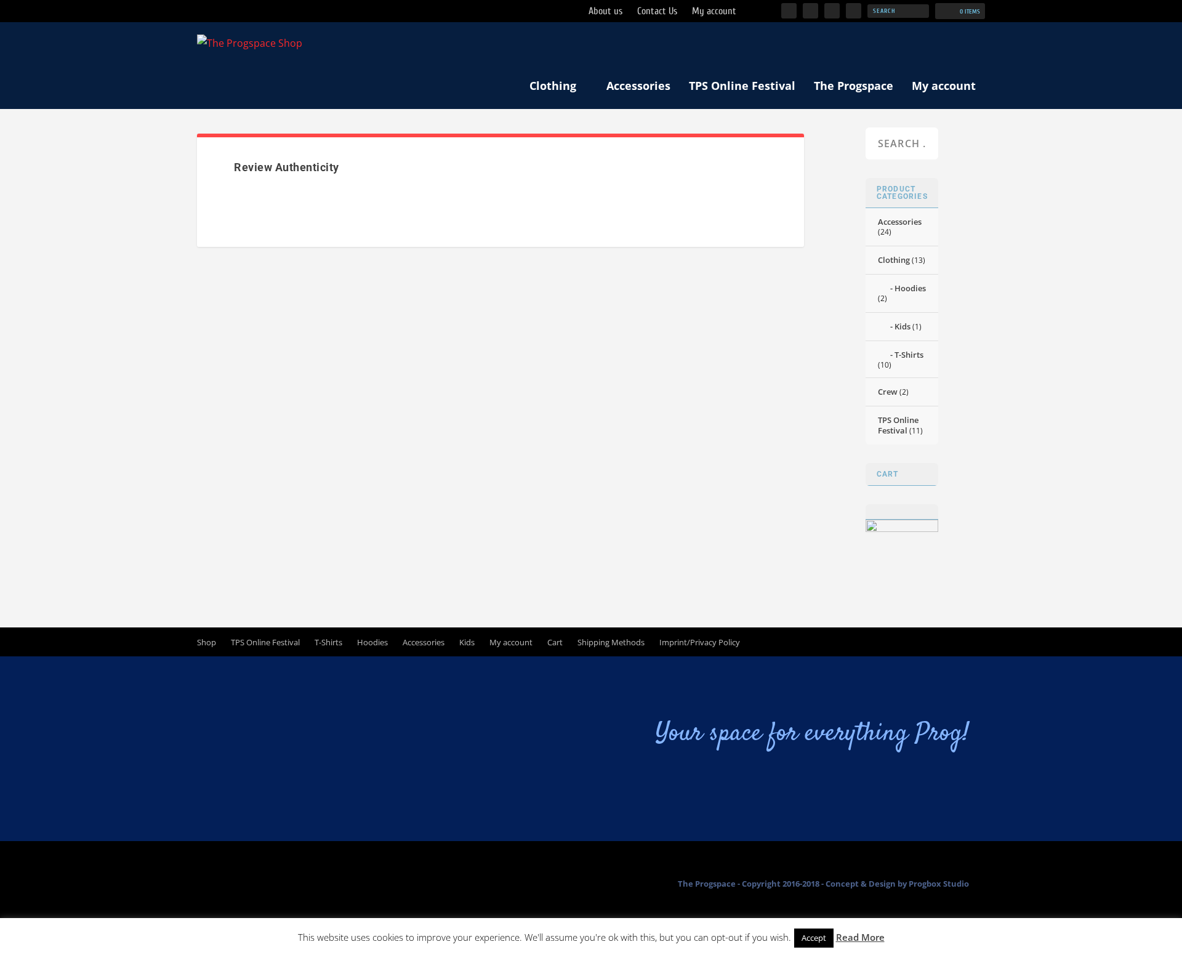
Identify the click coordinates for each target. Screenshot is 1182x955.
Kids (903, 326)
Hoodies (910, 288)
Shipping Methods (611, 642)
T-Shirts (909, 354)
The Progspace (853, 85)
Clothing (552, 85)
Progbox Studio (939, 883)
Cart (555, 642)
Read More (860, 937)
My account (944, 85)
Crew (888, 391)
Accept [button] (814, 937)
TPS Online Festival (742, 85)
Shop (206, 642)
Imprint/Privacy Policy (699, 642)
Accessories (638, 85)
